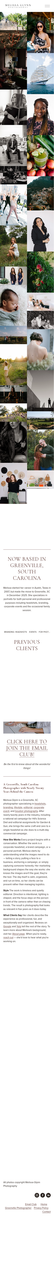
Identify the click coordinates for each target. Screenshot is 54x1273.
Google (7, 926)
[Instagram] (37, 1195)
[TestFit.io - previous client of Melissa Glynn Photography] (21, 699)
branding (8, 807)
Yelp (19, 926)
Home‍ (44, 1204)
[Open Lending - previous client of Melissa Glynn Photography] (21, 675)
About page (18, 934)
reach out (8, 937)
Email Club (31, 1204)
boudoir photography (26, 811)
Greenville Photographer (18, 1208)
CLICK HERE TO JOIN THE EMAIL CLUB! (27, 748)
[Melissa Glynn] (48, 1195)
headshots (40, 803)
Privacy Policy (41, 1208)
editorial (28, 807)
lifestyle (18, 807)
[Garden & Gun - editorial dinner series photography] (9, 663)
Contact (46, 1211)
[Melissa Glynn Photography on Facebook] (42, 1195)
